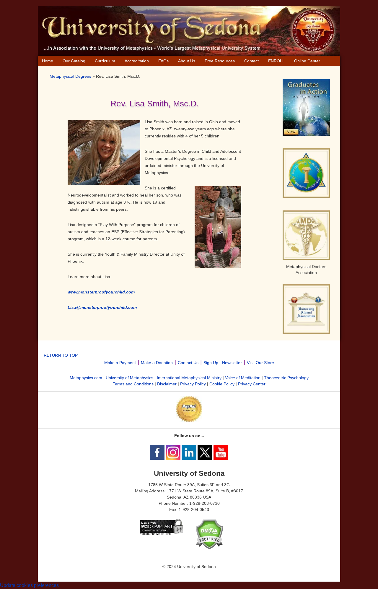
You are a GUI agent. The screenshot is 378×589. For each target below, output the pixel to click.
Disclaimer (167, 384)
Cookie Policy (221, 384)
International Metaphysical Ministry (189, 377)
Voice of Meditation (242, 377)
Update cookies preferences (29, 585)
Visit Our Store (260, 362)
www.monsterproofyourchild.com (101, 292)
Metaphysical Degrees (70, 76)
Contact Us (188, 362)
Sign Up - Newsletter (222, 362)
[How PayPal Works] (189, 420)
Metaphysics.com (86, 377)
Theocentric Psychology (286, 377)
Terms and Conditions (133, 384)
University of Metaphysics (129, 377)
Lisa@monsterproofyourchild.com (103, 307)
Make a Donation (157, 362)
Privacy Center (251, 384)
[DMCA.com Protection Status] (209, 548)
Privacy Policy (193, 384)
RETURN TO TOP (61, 355)
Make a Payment (120, 362)
